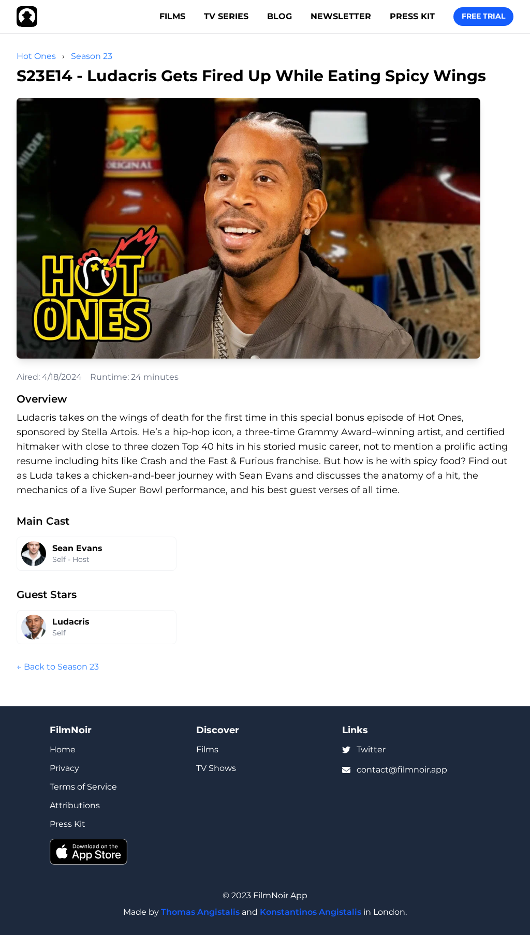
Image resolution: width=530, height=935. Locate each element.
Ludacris (71, 622)
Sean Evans (77, 548)
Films (172, 16)
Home (63, 749)
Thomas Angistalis (200, 912)
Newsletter (341, 16)
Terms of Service (83, 787)
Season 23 (91, 56)
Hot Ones (36, 56)
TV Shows (216, 768)
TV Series (226, 16)
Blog (279, 16)
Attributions (75, 805)
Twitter (371, 749)
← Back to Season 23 (58, 667)
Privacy (64, 768)
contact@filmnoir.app (402, 770)
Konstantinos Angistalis (310, 912)
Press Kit (412, 16)
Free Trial (483, 16)
